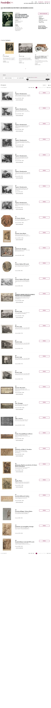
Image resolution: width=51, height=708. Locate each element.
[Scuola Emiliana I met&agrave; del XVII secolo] (7, 544)
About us (36, 3)
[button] (25, 68)
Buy (47, 3)
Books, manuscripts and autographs (42, 28)
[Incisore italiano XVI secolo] (7, 267)
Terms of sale (41, 22)
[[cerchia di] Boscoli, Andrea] (7, 499)
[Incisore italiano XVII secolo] (7, 282)
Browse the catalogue (43, 20)
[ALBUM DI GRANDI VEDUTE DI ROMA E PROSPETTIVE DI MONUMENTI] (7, 297)
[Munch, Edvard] (9, 48)
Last (50, 87)
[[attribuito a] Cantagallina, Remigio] (7, 529)
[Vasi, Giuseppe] (7, 406)
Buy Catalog (41, 21)
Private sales (41, 3)
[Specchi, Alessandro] (7, 390)
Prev (33, 87)
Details (44, 108)
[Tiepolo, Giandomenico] (7, 96)
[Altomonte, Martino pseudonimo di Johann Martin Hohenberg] (7, 468)
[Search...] (48, 75)
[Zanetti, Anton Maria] (7, 236)
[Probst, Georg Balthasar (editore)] (7, 436)
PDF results (41, 16)
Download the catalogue (41, 18)
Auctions (26, 3)
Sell (45, 3)
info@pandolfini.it (17, 30)
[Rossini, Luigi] (25, 48)
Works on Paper (42, 26)
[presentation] (3, 56)
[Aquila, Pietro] (7, 483)
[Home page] (7, 2)
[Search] (49, 3)
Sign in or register (43, 13)
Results (40, 17)
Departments (31, 3)
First (31, 87)
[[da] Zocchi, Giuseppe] (7, 251)
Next (48, 87)
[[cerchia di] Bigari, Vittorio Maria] (7, 514)
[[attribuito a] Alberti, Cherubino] (7, 452)
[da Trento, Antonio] (7, 221)
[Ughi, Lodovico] (7, 421)
